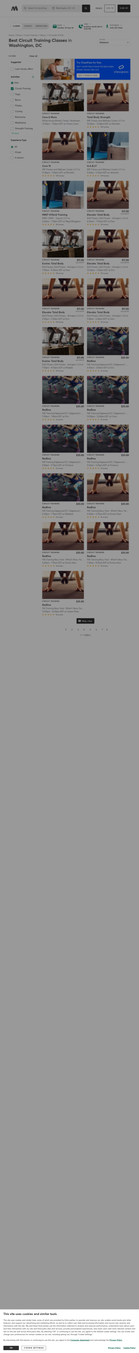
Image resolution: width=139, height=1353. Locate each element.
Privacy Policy (116, 1340)
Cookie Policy (129, 1348)
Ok (11, 1348)
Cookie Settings (34, 1348)
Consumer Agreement (80, 1340)
